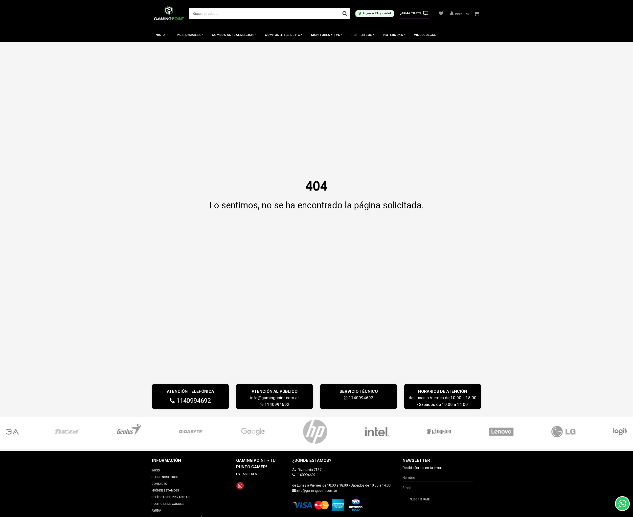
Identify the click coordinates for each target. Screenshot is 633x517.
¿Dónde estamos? (165, 490)
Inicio (160, 35)
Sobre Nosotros (165, 477)
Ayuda (156, 510)
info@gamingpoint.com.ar (274, 397)
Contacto (159, 484)
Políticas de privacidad (171, 497)
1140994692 (193, 400)
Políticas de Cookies (168, 504)
